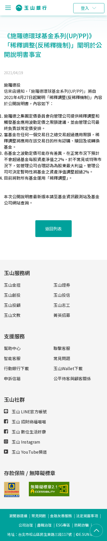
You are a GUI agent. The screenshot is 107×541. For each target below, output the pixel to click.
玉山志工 (62, 305)
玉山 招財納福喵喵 (28, 421)
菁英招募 (62, 315)
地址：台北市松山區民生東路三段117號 (39, 534)
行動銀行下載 (16, 368)
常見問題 (62, 358)
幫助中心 (12, 348)
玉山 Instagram (25, 442)
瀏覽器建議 (18, 515)
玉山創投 (12, 295)
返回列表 (53, 228)
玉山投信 (62, 295)
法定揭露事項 (87, 515)
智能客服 (12, 358)
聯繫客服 (62, 348)
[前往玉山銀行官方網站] (31, 8)
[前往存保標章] (11, 495)
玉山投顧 (12, 305)
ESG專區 (63, 525)
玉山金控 (12, 285)
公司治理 (25, 525)
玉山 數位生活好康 (28, 432)
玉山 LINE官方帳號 (29, 411)
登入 (85, 8)
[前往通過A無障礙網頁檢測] (37, 489)
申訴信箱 (12, 378)
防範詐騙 (81, 525)
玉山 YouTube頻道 (29, 452)
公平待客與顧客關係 (72, 378)
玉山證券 (62, 285)
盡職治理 (44, 525)
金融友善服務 (61, 515)
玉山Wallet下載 (68, 368)
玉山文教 (12, 315)
